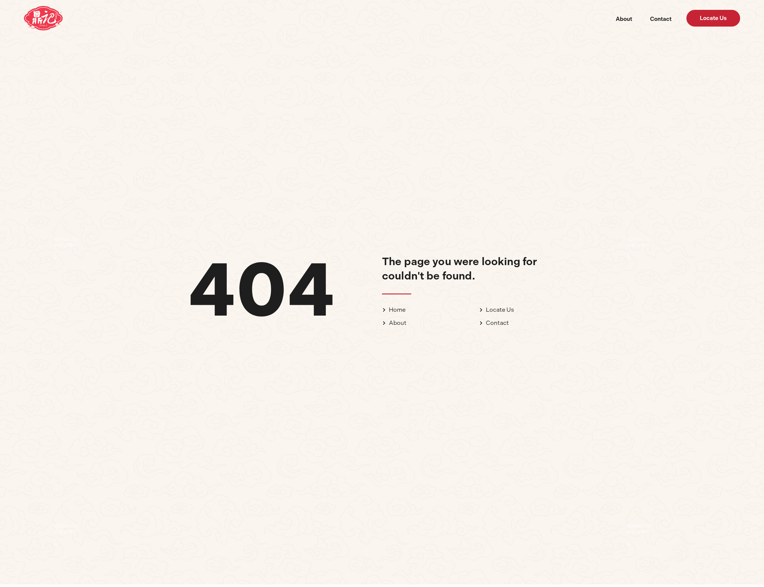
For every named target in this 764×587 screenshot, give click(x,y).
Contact (660, 19)
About (624, 19)
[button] (713, 18)
